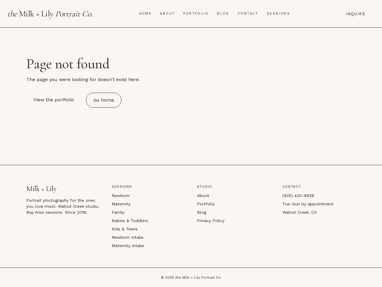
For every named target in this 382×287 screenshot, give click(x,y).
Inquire (355, 13)
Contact (248, 13)
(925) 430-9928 (298, 195)
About (167, 13)
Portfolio (196, 13)
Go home (103, 100)
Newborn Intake (128, 237)
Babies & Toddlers (130, 220)
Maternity (121, 203)
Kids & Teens (125, 229)
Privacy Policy (210, 220)
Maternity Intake (128, 245)
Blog (223, 13)
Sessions (278, 13)
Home (145, 13)
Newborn (121, 195)
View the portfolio (53, 100)
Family (118, 212)
